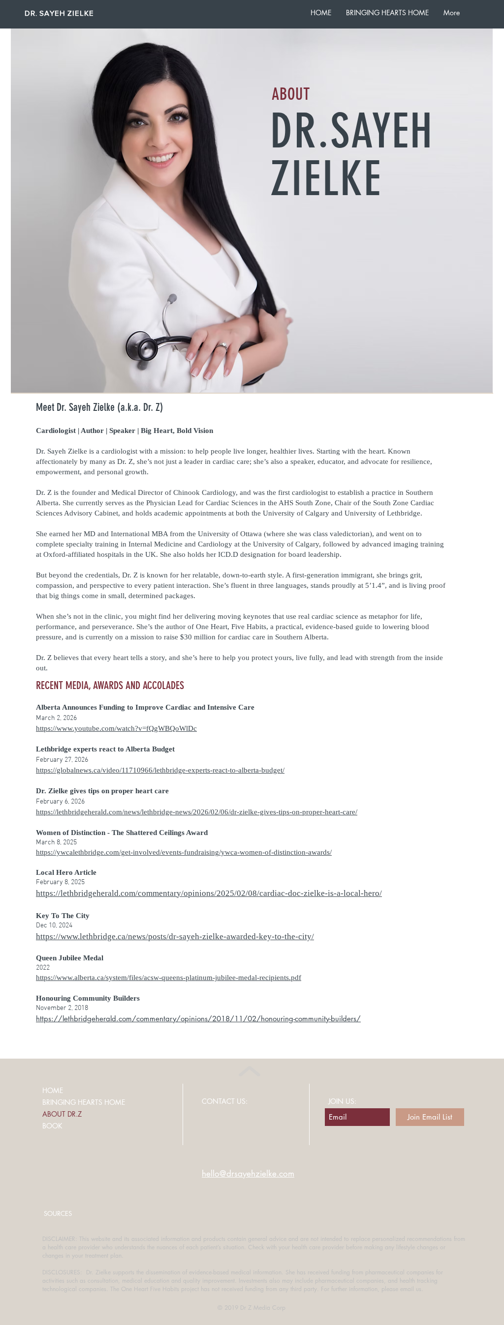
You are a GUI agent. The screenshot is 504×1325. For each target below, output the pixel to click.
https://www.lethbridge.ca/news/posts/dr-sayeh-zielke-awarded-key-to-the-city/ (175, 936)
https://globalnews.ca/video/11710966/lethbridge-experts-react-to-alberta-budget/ (160, 770)
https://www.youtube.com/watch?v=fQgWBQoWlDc (116, 728)
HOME (52, 1090)
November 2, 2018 (63, 1008)
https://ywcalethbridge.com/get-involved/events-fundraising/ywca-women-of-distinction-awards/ (184, 852)
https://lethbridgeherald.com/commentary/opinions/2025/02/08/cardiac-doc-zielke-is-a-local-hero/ (209, 893)
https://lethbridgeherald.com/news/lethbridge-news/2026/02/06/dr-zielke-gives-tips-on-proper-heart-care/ (196, 812)
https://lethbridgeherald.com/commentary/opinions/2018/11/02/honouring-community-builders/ (198, 1018)
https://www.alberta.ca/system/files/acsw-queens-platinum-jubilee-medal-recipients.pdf (168, 977)
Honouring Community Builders (88, 998)
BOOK (52, 1125)
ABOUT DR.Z (62, 1114)
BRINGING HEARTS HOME (83, 1102)
